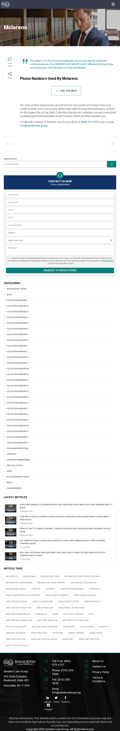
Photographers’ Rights (18, 477)
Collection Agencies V (17, 420)
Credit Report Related (16, 601)
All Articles (12, 576)
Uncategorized (14, 488)
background (29, 576)
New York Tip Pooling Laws (76, 620)
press (9, 482)
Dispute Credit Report (68, 601)
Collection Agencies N (18, 374)
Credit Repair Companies (57, 595)
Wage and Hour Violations (44, 639)
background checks (16, 589)
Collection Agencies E (17, 329)
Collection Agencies (17, 300)
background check (50, 576)
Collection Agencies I (17, 346)
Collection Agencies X (17, 431)
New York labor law (47, 620)
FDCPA (55, 614)
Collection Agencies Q (18, 391)
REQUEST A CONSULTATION (60, 270)
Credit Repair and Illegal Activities (23, 595)
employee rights (92, 601)
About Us (98, 661)
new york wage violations (45, 627)
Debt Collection (15, 465)
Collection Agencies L (17, 363)
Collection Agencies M (18, 368)
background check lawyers (51, 583)
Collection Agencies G (18, 340)
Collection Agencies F (17, 334)
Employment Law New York (71, 608)
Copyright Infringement (18, 460)
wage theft (68, 639)
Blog (9, 294)
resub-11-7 (105, 627)
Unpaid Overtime (76, 633)
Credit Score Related (42, 601)
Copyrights (94, 589)
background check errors (19, 583)
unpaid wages (96, 633)
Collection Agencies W (18, 425)
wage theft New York (89, 639)
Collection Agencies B (17, 311)
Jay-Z (91, 614)
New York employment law (19, 620)
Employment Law (45, 608)
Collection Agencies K (17, 357)
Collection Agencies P (17, 386)
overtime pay (69, 627)
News (9, 471)
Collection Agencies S (17, 403)
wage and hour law (16, 639)
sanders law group (16, 633)
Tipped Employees (39, 633)
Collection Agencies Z (17, 443)
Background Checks (17, 289)
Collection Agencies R (17, 397)
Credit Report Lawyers (85, 595)
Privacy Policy (108, 261)
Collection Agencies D (18, 323)
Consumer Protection (17, 448)
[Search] (111, 164)
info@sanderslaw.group (34, 125)
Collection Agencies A (18, 306)
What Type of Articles (16, 645)
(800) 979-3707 (89, 121)
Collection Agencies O (18, 380)
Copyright (12, 454)
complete (35, 589)
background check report (83, 583)
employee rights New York (19, 608)
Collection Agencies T (17, 408)
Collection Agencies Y (17, 437)
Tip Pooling (57, 633)
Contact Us (99, 666)
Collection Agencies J (17, 351)
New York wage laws (16, 627)
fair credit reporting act (18, 614)
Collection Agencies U (18, 414)
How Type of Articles (73, 614)
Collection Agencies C (17, 317)
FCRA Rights (41, 614)
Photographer (87, 627)
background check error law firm (82, 576)
